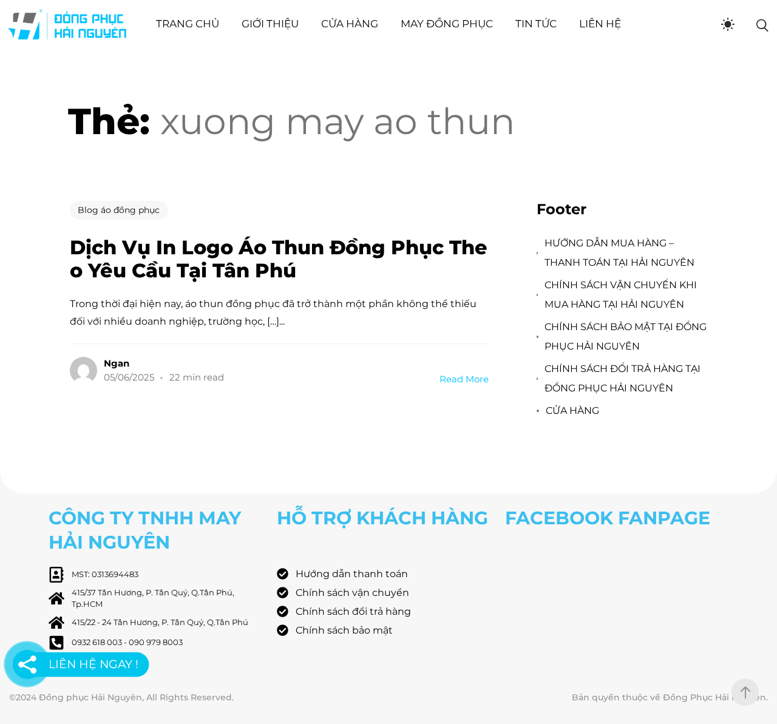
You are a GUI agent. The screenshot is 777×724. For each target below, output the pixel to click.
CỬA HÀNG (572, 410)
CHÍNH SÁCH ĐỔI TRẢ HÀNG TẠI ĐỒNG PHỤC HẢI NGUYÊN (623, 378)
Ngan (116, 363)
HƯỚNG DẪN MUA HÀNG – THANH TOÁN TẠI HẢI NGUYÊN (619, 252)
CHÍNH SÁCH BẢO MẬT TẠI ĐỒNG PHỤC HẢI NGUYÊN (626, 336)
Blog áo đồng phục (119, 210)
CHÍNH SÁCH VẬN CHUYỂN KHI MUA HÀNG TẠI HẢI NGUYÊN (621, 294)
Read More (464, 379)
